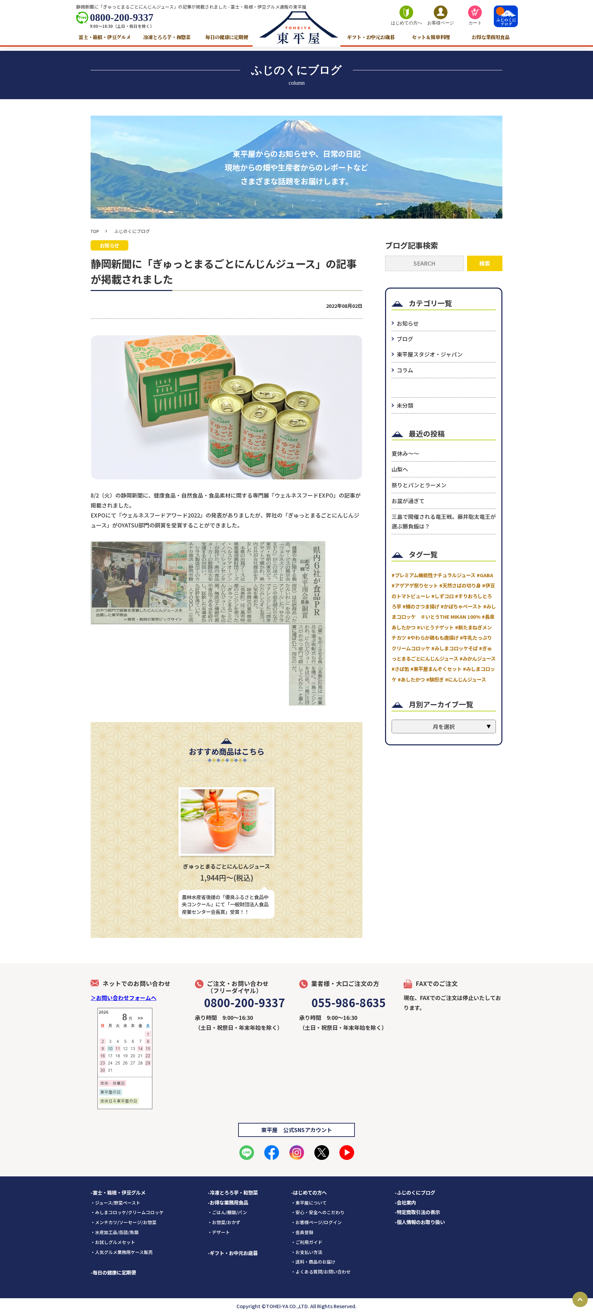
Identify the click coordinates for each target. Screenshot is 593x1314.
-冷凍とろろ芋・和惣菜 (233, 1192)
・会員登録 (302, 1232)
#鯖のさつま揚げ (421, 606)
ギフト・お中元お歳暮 (370, 36)
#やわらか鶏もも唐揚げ (432, 637)
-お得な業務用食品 (228, 1202)
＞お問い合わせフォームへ (123, 997)
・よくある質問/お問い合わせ (321, 1271)
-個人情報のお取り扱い (420, 1221)
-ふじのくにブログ (415, 1192)
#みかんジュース (478, 658)
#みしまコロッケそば (454, 648)
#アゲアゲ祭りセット (415, 585)
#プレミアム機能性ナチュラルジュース (433, 575)
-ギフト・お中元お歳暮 (233, 1252)
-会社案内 (405, 1202)
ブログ (405, 339)
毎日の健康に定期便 (226, 36)
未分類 (405, 405)
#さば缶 (400, 668)
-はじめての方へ (309, 1192)
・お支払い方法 (306, 1252)
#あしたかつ (411, 679)
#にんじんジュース (465, 679)
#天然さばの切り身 (460, 585)
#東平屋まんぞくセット (436, 668)
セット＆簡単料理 (431, 36)
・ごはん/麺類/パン (227, 1212)
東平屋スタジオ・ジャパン (430, 354)
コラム (405, 370)
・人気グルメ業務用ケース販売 (122, 1252)
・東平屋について (309, 1202)
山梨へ (400, 469)
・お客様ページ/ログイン (316, 1222)
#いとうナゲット (435, 627)
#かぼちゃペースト (461, 606)
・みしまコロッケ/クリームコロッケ (127, 1212)
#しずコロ (442, 596)
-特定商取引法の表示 (417, 1212)
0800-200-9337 (121, 17)
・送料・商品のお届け (313, 1261)
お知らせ (408, 323)
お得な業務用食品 (490, 36)
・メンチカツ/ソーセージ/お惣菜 (123, 1222)
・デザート (219, 1232)
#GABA (485, 575)
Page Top (580, 1299)
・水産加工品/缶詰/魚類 (115, 1232)
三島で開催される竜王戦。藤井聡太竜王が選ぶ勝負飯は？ (444, 521)
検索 (484, 263)
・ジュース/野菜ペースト (115, 1202)
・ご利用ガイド (306, 1242)
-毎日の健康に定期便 (113, 1272)
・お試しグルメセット (113, 1242)
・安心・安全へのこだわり (318, 1212)
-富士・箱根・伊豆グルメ (118, 1192)
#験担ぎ (435, 679)
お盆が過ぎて (408, 501)
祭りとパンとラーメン (419, 485)
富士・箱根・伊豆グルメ (105, 36)
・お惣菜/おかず (224, 1222)
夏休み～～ (405, 453)
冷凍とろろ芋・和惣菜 (166, 36)
